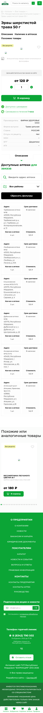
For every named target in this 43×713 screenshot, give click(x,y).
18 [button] (29, 504)
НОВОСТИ (21, 531)
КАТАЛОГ (21, 554)
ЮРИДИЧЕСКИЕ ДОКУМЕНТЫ (21, 542)
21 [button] (34, 504)
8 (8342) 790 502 (23, 635)
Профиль (36, 711)
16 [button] (26, 504)
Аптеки (29, 711)
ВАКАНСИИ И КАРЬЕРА (21, 536)
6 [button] (9, 504)
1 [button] (1, 504)
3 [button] (4, 504)
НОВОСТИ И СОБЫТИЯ (21, 559)
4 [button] (6, 504)
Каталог (6, 711)
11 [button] (18, 504)
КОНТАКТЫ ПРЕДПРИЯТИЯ (22, 582)
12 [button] (19, 504)
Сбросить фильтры (22, 195)
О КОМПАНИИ (21, 526)
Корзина (22, 711)
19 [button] (31, 504)
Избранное (14, 711)
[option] (21, 49)
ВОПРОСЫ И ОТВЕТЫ (21, 565)
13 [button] (21, 504)
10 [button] (16, 504)
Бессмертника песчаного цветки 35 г (17, 476)
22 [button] (36, 504)
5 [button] (7, 504)
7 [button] (11, 504)
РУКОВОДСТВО (21, 592)
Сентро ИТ (32, 678)
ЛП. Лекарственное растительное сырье (20, 14)
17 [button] (28, 504)
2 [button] (2, 504)
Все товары (20, 11)
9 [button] (14, 504)
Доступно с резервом (16, 107)
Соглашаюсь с (23, 615)
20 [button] (33, 504)
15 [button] (24, 504)
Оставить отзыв (23, 657)
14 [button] (23, 504)
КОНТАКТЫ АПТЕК (21, 587)
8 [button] (12, 504)
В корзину (23, 98)
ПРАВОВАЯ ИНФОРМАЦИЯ (21, 570)
